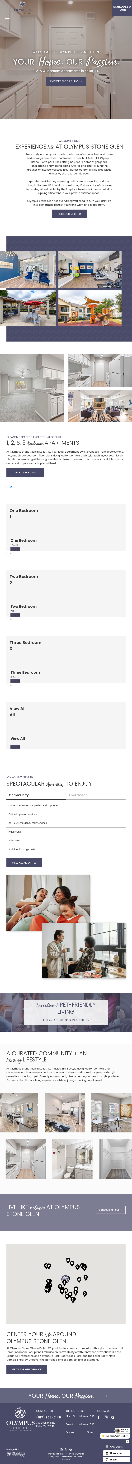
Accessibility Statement (72, 1457)
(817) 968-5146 (48, 1417)
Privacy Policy (53, 1457)
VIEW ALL (15, 549)
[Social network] (61, 1450)
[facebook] (98, 1418)
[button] (46, 1290)
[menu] (7, 17)
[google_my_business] (113, 1418)
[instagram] (105, 1418)
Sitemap (66, 1459)
